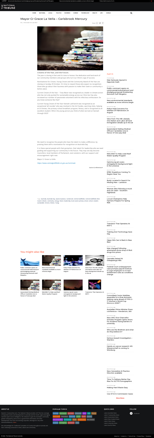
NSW (89, 413)
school (91, 201)
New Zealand (90, 419)
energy (57, 201)
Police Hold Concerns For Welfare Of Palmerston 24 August (105, 1)
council (78, 416)
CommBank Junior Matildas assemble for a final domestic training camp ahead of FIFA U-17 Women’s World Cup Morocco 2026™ (120, 299)
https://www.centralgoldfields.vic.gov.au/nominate (56, 163)
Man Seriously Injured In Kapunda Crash (117, 81)
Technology (85, 13)
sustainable (40, 203)
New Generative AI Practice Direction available (118, 372)
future (61, 201)
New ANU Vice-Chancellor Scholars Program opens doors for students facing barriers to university (120, 320)
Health (94, 13)
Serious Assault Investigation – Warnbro (119, 339)
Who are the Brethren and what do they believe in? (120, 331)
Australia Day (51, 199)
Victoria (47, 203)
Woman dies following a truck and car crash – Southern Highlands (119, 191)
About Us (116, 436)
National (42, 13)
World (108, 13)
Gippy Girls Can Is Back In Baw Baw (119, 241)
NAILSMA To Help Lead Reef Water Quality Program (119, 155)
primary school (83, 201)
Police (84, 413)
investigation (62, 423)
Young (57, 203)
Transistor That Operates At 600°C (118, 225)
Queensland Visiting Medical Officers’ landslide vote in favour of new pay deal (119, 131)
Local (50, 13)
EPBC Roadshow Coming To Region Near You (118, 173)
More (14, 422)
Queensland (64, 416)
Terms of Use (131, 436)
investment (71, 423)
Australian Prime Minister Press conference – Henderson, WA (120, 310)
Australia (43, 199)
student (95, 201)
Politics (58, 13)
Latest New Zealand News (111, 419)
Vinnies (52, 203)
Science (75, 13)
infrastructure (82, 419)
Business (67, 13)
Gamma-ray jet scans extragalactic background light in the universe (119, 164)
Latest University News (110, 423)
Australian (71, 413)
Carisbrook (69, 199)
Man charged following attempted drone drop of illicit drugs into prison (119, 250)
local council (74, 201)
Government (63, 413)
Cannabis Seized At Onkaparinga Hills (115, 260)
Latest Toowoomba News (111, 415)
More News (120, 398)
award (58, 199)
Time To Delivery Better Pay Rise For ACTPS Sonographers (119, 380)
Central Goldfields (79, 199)
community (50, 201)
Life (101, 13)
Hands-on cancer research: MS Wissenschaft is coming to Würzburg (120, 348)
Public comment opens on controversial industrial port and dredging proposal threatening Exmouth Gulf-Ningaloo (120, 91)
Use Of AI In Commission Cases (120, 394)
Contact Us (123, 436)
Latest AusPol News (110, 425)
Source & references (95, 167)
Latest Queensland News (111, 417)
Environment (67, 419)
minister (89, 416)
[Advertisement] (120, 6)
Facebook (136, 413)
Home (34, 13)
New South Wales (58, 419)
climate (44, 201)
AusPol (84, 416)
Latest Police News (109, 421)
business (63, 199)
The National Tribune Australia (14, 436)
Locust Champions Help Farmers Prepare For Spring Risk (118, 201)
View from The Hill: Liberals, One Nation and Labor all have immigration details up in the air (120, 121)
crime (77, 423)
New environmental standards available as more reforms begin (66, 1)
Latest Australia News (110, 413)
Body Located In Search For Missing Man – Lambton (118, 181)
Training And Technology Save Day (119, 233)
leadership (67, 201)
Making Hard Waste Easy (117, 388)
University (72, 416)
